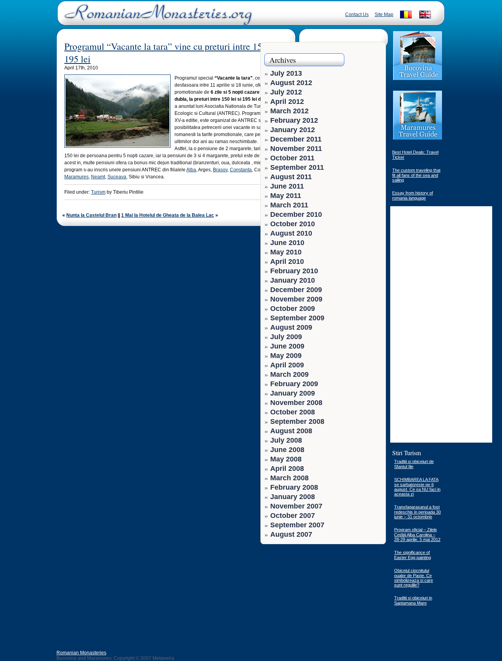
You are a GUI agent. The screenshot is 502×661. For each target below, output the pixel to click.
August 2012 (291, 83)
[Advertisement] (358, 597)
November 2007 (296, 506)
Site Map (384, 14)
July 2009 (286, 337)
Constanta (241, 170)
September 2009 (297, 318)
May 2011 (285, 196)
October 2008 (292, 412)
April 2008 (287, 468)
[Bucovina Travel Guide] (417, 79)
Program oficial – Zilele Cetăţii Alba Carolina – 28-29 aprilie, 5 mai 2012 (417, 534)
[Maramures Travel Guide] (417, 138)
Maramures (76, 177)
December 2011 (296, 139)
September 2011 (297, 167)
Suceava (116, 177)
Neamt (98, 177)
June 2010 (287, 243)
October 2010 (292, 224)
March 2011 (289, 205)
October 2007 (292, 515)
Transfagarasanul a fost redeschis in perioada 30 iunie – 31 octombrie (417, 512)
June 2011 (287, 186)
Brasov (220, 170)
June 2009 (287, 346)
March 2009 (289, 374)
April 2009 (287, 365)
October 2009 (292, 308)
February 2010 (294, 271)
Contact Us (357, 14)
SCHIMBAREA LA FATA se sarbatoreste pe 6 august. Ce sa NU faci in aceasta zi (417, 486)
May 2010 (286, 252)
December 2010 (296, 214)
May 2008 (286, 459)
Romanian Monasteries (81, 653)
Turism (98, 192)
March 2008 (289, 478)
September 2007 (297, 525)
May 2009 (286, 356)
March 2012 (289, 111)
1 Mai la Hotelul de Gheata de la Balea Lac (167, 215)
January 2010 (292, 280)
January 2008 (292, 497)
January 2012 (292, 130)
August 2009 (291, 327)
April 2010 (287, 261)
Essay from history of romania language (412, 195)
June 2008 (287, 450)
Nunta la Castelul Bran (91, 215)
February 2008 (294, 487)
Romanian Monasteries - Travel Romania (156, 17)
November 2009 (296, 299)
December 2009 (296, 290)
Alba (191, 170)
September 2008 (297, 421)
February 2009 (294, 384)
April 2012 (287, 101)
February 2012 (294, 120)
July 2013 (286, 73)
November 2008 (296, 403)
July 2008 (286, 440)
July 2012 (286, 92)
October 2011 (292, 158)
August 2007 (291, 534)
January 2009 (292, 393)
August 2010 (291, 233)
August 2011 (291, 177)
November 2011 (296, 149)
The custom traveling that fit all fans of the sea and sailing (416, 175)
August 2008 (291, 431)
